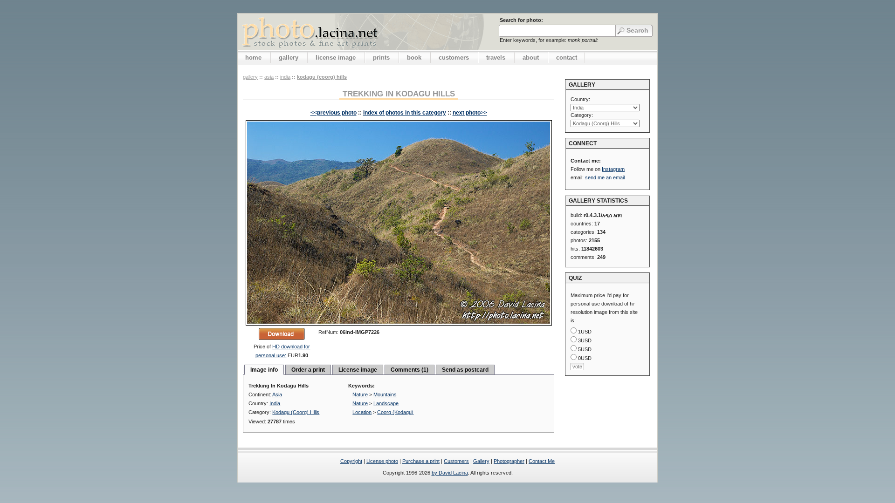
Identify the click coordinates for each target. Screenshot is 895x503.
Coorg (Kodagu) (395, 412)
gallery (288, 57)
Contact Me (542, 461)
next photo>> (470, 112)
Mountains (385, 394)
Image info (264, 370)
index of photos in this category (404, 112)
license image (336, 57)
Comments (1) (409, 370)
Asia (269, 77)
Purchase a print (421, 461)
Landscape (386, 403)
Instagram (613, 169)
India (285, 77)
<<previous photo (333, 112)
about (531, 57)
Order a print (308, 370)
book (414, 57)
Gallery (481, 461)
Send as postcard (465, 370)
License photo (382, 461)
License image (357, 370)
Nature (360, 394)
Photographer (509, 461)
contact (566, 57)
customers (454, 57)
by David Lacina (450, 473)
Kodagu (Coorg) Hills (322, 77)
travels (495, 57)
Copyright (351, 461)
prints (381, 57)
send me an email (605, 177)
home (253, 57)
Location (362, 412)
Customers (456, 461)
